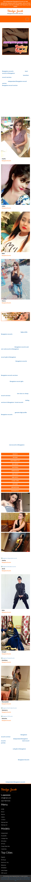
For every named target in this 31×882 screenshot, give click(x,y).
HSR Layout (15, 474)
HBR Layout (15, 477)
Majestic (15, 454)
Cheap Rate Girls (5, 846)
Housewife (3, 835)
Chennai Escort (4, 877)
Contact (3, 819)
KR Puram (15, 484)
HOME (2, 809)
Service (3, 814)
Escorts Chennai (13, 877)
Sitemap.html (4, 822)
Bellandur (15, 464)
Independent (4, 833)
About (2, 811)
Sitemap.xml (4, 825)
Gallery (3, 817)
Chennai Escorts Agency (14, 879)
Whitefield (15, 467)
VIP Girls (3, 843)
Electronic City (15, 460)
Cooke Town (15, 480)
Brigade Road (15, 487)
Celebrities (3, 849)
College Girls (4, 838)
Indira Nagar (15, 470)
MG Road (15, 457)
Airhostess (3, 841)
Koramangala (15, 490)
